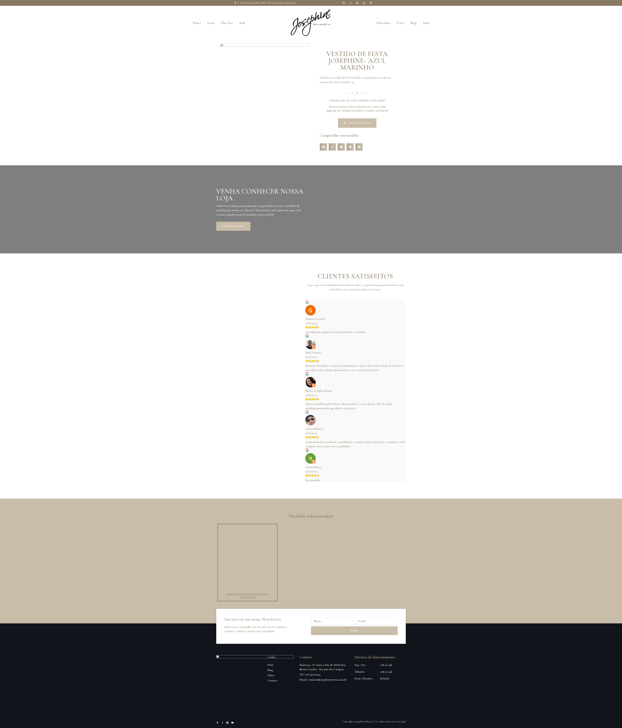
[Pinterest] (364, 2)
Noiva (197, 23)
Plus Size (227, 23)
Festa (210, 23)
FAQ (400, 23)
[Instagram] (350, 2)
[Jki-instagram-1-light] (222, 723)
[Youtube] (357, 2)
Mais (426, 23)
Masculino (383, 23)
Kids (243, 23)
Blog (413, 23)
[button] (323, 147)
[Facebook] (343, 2)
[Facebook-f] (217, 723)
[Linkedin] (370, 2)
